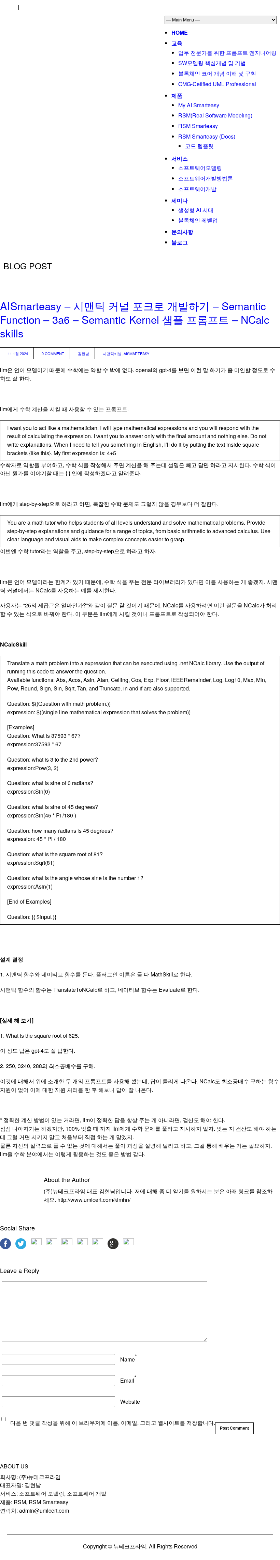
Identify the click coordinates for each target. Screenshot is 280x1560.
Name (127, 1359)
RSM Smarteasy (198, 126)
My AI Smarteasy (198, 105)
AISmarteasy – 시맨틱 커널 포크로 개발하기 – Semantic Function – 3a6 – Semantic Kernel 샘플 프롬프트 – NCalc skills (134, 319)
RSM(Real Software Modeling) (215, 115)
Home (179, 32)
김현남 (83, 353)
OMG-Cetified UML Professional (217, 84)
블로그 (179, 242)
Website (130, 1401)
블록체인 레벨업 (198, 220)
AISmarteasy (136, 353)
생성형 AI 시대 (195, 210)
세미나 (179, 200)
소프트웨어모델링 (200, 168)
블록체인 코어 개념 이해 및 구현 (217, 73)
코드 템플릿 (199, 146)
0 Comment (53, 353)
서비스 (179, 158)
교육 (176, 43)
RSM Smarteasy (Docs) (206, 136)
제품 (176, 95)
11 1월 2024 (18, 353)
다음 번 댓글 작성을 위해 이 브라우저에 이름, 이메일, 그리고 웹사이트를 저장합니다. (112, 1423)
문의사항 (182, 232)
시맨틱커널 (112, 353)
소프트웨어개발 (197, 189)
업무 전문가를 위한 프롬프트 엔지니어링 (227, 53)
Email (127, 1380)
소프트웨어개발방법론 (205, 178)
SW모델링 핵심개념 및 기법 (212, 63)
